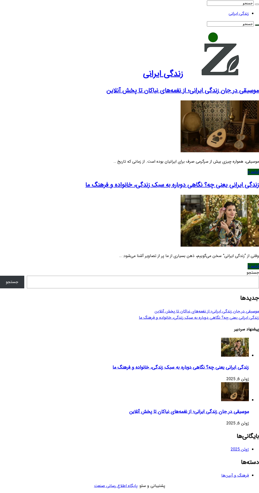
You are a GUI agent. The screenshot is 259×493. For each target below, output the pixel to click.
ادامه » (253, 172)
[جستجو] (257, 4)
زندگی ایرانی (239, 13)
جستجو (253, 272)
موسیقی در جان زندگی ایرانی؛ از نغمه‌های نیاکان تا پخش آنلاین (182, 90)
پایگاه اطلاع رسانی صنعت (116, 486)
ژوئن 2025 (240, 449)
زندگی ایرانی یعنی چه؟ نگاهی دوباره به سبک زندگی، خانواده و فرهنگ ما (172, 185)
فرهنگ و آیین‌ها (235, 475)
